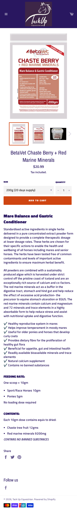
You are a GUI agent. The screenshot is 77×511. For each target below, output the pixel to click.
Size (6, 181)
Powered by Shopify (45, 499)
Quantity (60, 182)
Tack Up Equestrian (23, 499)
